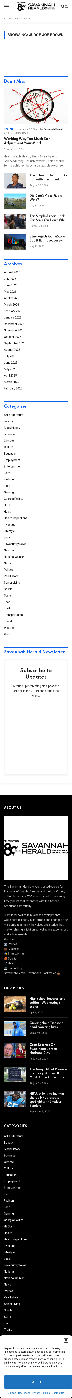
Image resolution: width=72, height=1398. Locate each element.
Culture (8, 447)
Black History (12, 427)
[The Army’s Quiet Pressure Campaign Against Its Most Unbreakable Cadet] (15, 1074)
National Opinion (14, 556)
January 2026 (12, 317)
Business (9, 434)
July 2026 (10, 278)
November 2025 (14, 330)
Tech (7, 602)
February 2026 (13, 311)
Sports (8, 589)
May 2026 (10, 291)
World (7, 634)
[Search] (64, 6)
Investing (9, 524)
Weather (9, 627)
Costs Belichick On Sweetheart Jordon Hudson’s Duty (43, 1049)
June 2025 (10, 362)
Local (7, 537)
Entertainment (13, 466)
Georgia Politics (13, 498)
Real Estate (11, 576)
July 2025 (10, 356)
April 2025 (10, 375)
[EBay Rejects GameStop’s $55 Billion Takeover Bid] (15, 242)
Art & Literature (13, 414)
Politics (8, 569)
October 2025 (12, 336)
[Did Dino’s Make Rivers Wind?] (15, 201)
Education (10, 453)
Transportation (13, 614)
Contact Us (58, 1393)
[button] (66, 1340)
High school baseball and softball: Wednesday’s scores (47, 1003)
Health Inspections (15, 518)
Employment (12, 460)
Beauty (8, 421)
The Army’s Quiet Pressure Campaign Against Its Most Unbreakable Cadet (48, 1073)
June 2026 (10, 285)
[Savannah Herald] (35, 6)
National (9, 550)
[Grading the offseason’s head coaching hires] (15, 1028)
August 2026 (12, 272)
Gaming (9, 492)
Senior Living (12, 582)
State (7, 595)
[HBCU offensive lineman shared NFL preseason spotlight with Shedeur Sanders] (15, 1099)
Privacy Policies (41, 1393)
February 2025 (13, 388)
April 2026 (10, 298)
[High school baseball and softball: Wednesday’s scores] (15, 1004)
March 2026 (11, 304)
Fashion (9, 479)
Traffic (8, 608)
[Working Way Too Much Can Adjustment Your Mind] (36, 106)
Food (7, 485)
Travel (8, 621)
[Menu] (6, 6)
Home (7, 18)
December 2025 (14, 324)
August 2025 (12, 349)
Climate (9, 440)
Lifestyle (9, 531)
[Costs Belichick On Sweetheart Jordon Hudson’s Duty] (15, 1050)
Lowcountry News (15, 543)
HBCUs (8, 505)
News (7, 563)
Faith (7, 473)
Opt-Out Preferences (19, 1393)
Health (8, 511)
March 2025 (11, 382)
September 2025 (14, 343)
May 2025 (10, 369)
